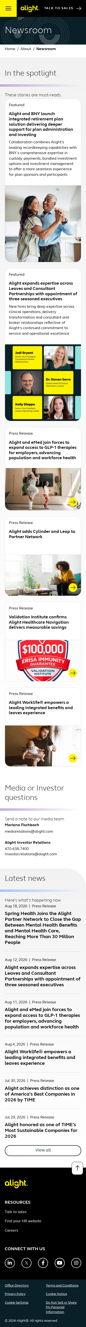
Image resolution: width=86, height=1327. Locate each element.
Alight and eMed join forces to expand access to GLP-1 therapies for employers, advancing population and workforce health (42, 451)
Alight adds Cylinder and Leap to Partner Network (42, 534)
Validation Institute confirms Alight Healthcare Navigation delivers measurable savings (39, 622)
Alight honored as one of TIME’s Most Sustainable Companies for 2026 (41, 1131)
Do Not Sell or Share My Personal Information (61, 1307)
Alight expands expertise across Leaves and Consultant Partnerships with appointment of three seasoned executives (43, 291)
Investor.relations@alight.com (31, 854)
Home (10, 49)
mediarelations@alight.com (29, 832)
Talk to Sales (58, 8)
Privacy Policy (15, 1294)
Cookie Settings (16, 1303)
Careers (11, 1231)
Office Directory (17, 1286)
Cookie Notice (56, 1294)
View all (43, 1150)
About (26, 49)
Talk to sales (16, 1212)
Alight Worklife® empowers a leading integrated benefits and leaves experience (41, 708)
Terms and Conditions (62, 1286)
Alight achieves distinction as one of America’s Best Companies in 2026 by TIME (42, 1094)
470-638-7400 (17, 849)
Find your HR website (23, 1221)
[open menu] (8, 8)
